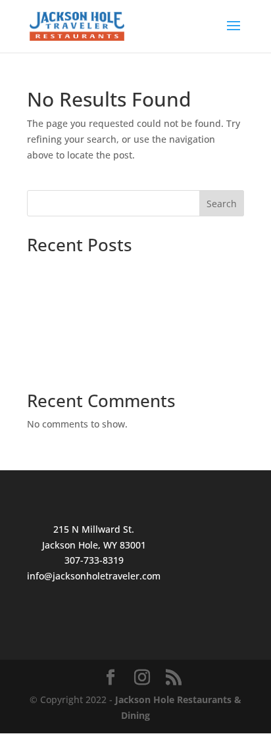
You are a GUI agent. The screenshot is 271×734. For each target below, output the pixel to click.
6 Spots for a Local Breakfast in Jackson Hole (124, 287)
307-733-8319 (94, 560)
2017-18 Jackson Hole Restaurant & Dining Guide (134, 267)
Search (222, 203)
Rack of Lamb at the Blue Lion (92, 364)
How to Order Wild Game (82, 344)
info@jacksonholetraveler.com (93, 576)
